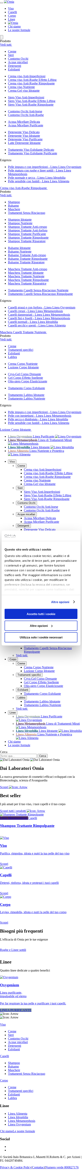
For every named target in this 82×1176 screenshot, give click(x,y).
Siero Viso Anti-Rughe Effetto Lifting (31, 101)
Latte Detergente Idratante (24, 143)
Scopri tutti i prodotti (13, 811)
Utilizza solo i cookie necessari (41, 637)
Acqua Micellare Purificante (25, 125)
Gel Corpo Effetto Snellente (25, 377)
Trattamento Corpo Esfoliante (26, 388)
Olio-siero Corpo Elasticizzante (27, 381)
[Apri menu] (1, 2)
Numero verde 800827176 (62, 1167)
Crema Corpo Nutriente (23, 363)
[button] (45, 51)
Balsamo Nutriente (19, 251)
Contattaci (38, 1167)
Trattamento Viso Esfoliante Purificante (32, 153)
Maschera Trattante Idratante (26, 272)
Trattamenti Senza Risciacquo (26, 1073)
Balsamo (13, 1066)
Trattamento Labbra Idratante (26, 395)
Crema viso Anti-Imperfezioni (26, 76)
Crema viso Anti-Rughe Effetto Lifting (32, 79)
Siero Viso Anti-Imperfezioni (26, 97)
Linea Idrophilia (18, 1117)
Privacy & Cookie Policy (15, 1167)
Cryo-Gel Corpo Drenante (24, 374)
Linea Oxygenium (19, 1124)
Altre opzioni (60, 601)
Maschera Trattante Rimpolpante (28, 280)
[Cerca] (1, 37)
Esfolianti (23, 689)
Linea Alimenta (17, 1113)
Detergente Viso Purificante (25, 139)
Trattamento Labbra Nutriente (26, 398)
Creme (21, 465)
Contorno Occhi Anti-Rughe (26, 115)
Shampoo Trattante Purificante (27, 234)
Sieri (20, 487)
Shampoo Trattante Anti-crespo (27, 226)
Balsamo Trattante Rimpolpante (28, 258)
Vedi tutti (6, 44)
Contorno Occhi (26, 502)
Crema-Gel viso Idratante (24, 90)
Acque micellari (26, 514)
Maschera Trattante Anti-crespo (27, 269)
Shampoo (14, 1063)
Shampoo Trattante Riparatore (27, 241)
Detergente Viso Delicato (24, 132)
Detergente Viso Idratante (24, 135)
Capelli (12, 12)
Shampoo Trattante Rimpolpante (28, 237)
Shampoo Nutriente (20, 223)
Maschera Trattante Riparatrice (27, 283)
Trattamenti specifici (29, 674)
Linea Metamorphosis (21, 1120)
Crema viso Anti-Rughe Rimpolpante (31, 83)
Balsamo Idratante (19, 248)
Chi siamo (14, 26)
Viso (11, 8)
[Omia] (9, 1)
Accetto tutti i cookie (41, 614)
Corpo (12, 15)
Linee (11, 19)
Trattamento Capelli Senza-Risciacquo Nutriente (38, 290)
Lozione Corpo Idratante (23, 367)
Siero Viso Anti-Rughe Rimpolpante (31, 104)
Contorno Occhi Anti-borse (25, 111)
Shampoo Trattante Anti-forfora (27, 230)
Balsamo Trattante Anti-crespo (27, 255)
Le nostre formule (19, 30)
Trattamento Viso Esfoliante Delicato (31, 149)
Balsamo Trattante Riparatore (26, 262)
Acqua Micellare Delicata (24, 121)
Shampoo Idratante (20, 219)
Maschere (14, 1070)
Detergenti (23, 525)
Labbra (21, 697)
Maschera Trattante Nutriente (26, 276)
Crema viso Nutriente (21, 87)
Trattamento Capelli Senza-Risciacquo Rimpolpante (40, 294)
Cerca (3, 752)
